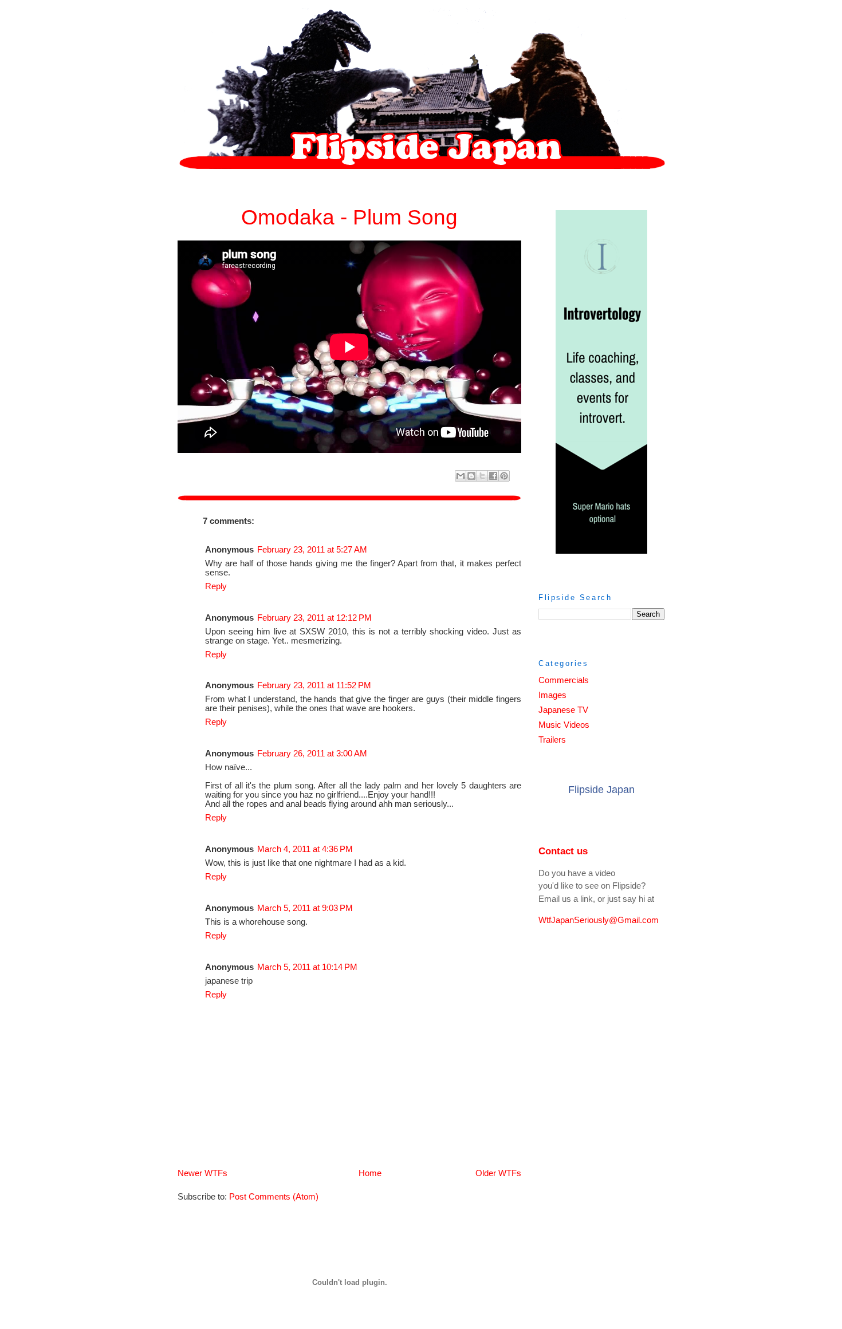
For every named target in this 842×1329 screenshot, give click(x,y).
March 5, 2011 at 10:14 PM (307, 967)
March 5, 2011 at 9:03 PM (305, 908)
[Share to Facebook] (493, 476)
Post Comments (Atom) (273, 1196)
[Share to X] (482, 476)
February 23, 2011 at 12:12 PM (314, 617)
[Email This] (460, 476)
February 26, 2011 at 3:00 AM (312, 753)
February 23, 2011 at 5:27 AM (312, 549)
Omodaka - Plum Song (349, 217)
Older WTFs (498, 1173)
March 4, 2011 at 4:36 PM (305, 849)
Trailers (552, 739)
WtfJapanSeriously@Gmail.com (598, 920)
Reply (216, 586)
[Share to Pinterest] (504, 476)
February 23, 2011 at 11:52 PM (314, 685)
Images (552, 695)
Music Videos (563, 724)
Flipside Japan (601, 789)
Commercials (563, 680)
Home (370, 1173)
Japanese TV (563, 710)
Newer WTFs (202, 1173)
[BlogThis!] (471, 476)
